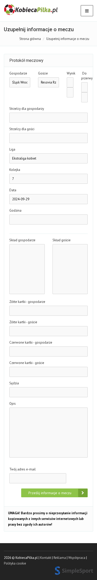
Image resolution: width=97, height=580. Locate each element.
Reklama (60, 558)
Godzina (15, 210)
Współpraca (76, 558)
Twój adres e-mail (22, 469)
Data (12, 190)
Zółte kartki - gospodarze (27, 302)
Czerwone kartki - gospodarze (30, 342)
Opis (12, 403)
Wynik (70, 73)
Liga (12, 149)
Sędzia (14, 383)
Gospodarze (18, 73)
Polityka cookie (15, 563)
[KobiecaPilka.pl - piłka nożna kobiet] (31, 10)
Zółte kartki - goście (23, 322)
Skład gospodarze (22, 240)
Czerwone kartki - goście (26, 363)
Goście (43, 73)
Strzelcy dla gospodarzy (26, 108)
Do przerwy (84, 75)
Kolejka (14, 170)
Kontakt (45, 558)
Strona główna (30, 39)
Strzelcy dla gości (21, 129)
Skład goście (62, 240)
